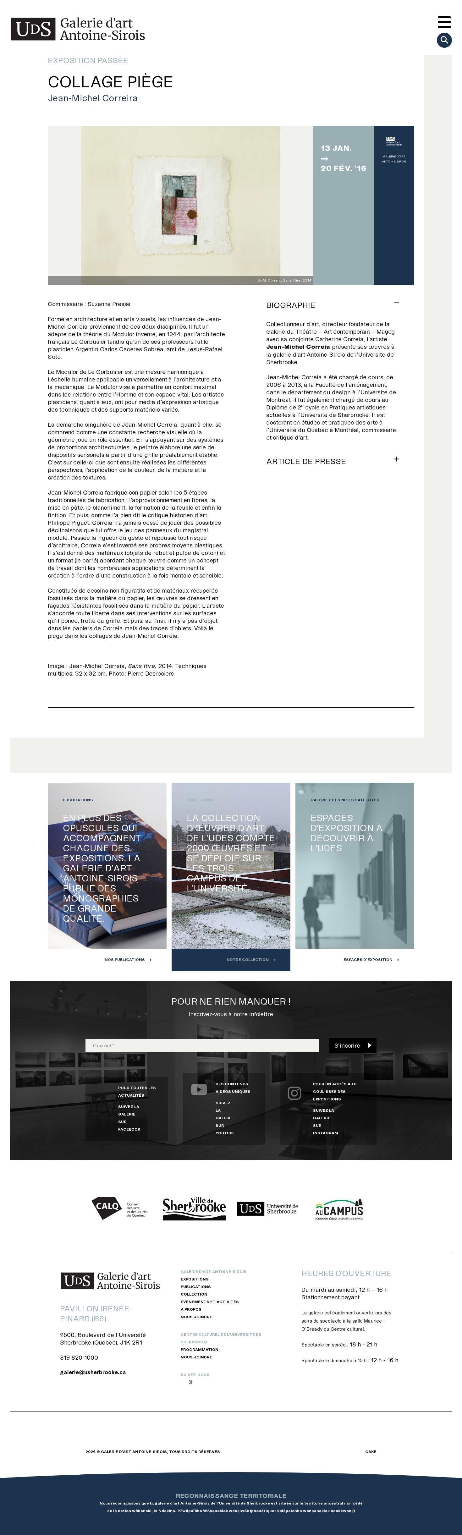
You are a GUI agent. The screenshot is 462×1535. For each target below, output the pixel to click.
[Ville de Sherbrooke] (194, 1208)
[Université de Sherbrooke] (267, 1209)
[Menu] (444, 22)
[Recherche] (444, 40)
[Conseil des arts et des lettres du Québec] (121, 1209)
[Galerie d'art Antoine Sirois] (78, 28)
